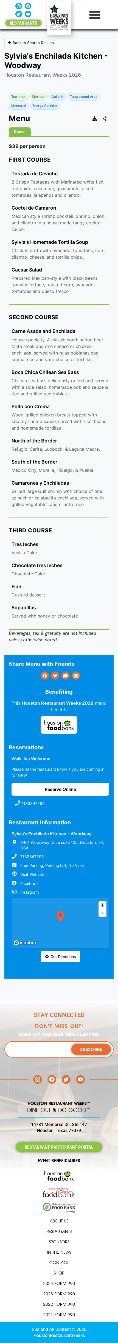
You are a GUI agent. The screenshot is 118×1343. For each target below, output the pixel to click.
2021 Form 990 (59, 1314)
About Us (59, 1221)
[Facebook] (28, 6)
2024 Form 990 (59, 1283)
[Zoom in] (102, 905)
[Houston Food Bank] (59, 725)
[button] (94, 14)
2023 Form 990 (59, 1293)
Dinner (20, 131)
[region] (60, 923)
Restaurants (59, 1231)
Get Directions (63, 956)
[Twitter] (18, 14)
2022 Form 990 (59, 1304)
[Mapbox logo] (25, 943)
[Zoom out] (102, 913)
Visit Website (32, 874)
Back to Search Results (33, 43)
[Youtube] (28, 14)
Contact (59, 1262)
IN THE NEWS (59, 1252)
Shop (59, 1273)
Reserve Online (60, 789)
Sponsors (59, 1241)
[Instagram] (18, 6)
